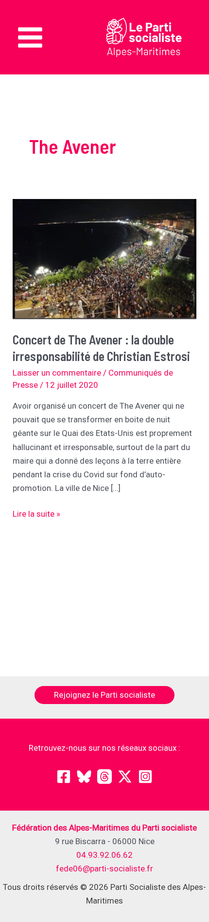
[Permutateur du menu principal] (30, 37)
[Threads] (104, 776)
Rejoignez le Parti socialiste (104, 695)
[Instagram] (145, 776)
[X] (125, 776)
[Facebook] (63, 776)
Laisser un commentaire (57, 373)
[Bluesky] (84, 776)
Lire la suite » (36, 514)
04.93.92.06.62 (104, 855)
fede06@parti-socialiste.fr (104, 868)
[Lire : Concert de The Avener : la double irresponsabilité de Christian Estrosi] (104, 258)
